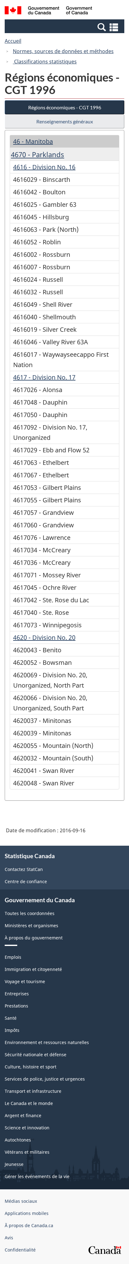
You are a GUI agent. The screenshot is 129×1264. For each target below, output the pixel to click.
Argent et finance (23, 1115)
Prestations (16, 1006)
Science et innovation (27, 1128)
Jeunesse (14, 1164)
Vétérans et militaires (27, 1152)
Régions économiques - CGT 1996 (64, 107)
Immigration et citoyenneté (33, 969)
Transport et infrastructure (33, 1091)
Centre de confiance (26, 881)
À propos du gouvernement (34, 938)
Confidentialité (20, 1250)
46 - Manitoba (33, 141)
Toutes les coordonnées (29, 913)
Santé (11, 1018)
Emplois (13, 957)
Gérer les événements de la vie (37, 1176)
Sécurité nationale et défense (35, 1054)
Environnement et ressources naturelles (47, 1042)
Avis (9, 1238)
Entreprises (17, 994)
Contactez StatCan (24, 869)
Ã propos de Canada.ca (29, 1225)
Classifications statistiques (45, 61)
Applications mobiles (27, 1213)
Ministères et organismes (31, 925)
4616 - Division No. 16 (44, 167)
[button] (65, 27)
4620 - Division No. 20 (44, 637)
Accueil (13, 40)
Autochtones (18, 1140)
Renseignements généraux (64, 121)
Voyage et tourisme (25, 981)
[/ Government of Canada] (48, 11)
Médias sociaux (21, 1201)
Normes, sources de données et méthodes (63, 51)
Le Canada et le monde (29, 1103)
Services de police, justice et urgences (45, 1079)
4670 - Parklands (37, 154)
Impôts (12, 1030)
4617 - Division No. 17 (44, 377)
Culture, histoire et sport (30, 1067)
